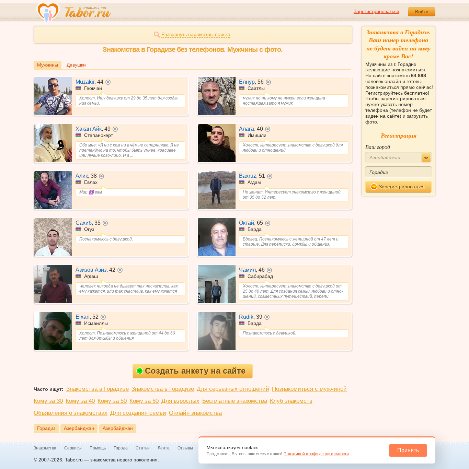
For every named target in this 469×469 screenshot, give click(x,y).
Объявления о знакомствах (70, 413)
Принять (408, 450)
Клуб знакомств (291, 401)
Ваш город (377, 146)
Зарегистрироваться (376, 11)
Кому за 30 (48, 401)
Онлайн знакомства (195, 413)
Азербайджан (79, 428)
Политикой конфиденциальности (316, 454)
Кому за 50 (112, 401)
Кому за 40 (80, 401)
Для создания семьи (138, 413)
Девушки (76, 65)
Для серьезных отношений (233, 389)
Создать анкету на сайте (195, 370)
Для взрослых (180, 401)
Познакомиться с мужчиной (309, 389)
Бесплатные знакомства (234, 401)
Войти (421, 11)
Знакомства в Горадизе (97, 389)
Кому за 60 (144, 401)
